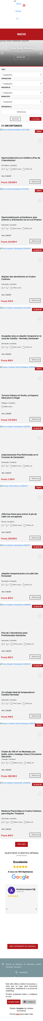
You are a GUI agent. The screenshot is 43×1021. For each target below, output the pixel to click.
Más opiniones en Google (23, 946)
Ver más (21, 844)
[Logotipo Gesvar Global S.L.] (18, 13)
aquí (18, 1014)
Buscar (15, 119)
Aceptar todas (13, 1002)
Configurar (30, 1002)
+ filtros (35, 119)
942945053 (23, 972)
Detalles (21, 57)
